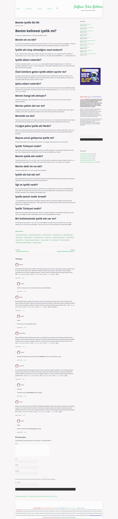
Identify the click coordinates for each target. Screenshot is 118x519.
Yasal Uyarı (39, 8)
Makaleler (20, 231)
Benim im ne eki (19, 237)
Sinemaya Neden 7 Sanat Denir (86, 153)
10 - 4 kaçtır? (18, 482)
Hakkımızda (49, 8)
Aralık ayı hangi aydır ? (84, 34)
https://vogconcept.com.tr (36, 496)
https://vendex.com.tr (48, 496)
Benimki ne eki (48, 237)
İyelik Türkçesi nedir (54, 240)
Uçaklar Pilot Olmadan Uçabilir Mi (65, 251)
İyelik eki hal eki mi (19, 240)
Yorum (16, 443)
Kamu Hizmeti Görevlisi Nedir (85, 157)
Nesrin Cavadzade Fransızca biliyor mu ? (87, 40)
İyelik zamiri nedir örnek (64, 240)
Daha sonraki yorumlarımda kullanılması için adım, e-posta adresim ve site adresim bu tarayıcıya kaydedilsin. (35, 479)
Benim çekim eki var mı (47, 234)
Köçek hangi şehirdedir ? (84, 47)
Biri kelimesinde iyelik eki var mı (59, 237)
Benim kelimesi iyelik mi (38, 237)
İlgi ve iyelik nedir (70, 237)
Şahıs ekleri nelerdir (37, 242)
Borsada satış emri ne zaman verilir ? (87, 30)
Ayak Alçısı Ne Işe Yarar (22, 251)
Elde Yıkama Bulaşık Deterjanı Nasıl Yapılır (88, 162)
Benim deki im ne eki (57, 234)
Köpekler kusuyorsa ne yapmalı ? (86, 50)
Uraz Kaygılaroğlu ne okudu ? (85, 24)
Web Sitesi (17, 470)
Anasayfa (18, 8)
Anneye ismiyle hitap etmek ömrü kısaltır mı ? (88, 53)
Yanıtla (24, 291)
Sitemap (55, 496)
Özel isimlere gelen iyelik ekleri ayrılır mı (23, 242)
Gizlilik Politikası (29, 8)
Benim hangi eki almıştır (67, 234)
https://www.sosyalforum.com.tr (22, 496)
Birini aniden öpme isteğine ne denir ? (87, 43)
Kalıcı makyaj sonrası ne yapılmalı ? (86, 27)
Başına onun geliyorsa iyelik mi (35, 234)
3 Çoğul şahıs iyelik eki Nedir (21, 234)
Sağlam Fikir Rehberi (88, 6)
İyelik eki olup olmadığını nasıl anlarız (32, 240)
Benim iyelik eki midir (28, 237)
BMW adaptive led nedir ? (85, 37)
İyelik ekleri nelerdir (45, 240)
